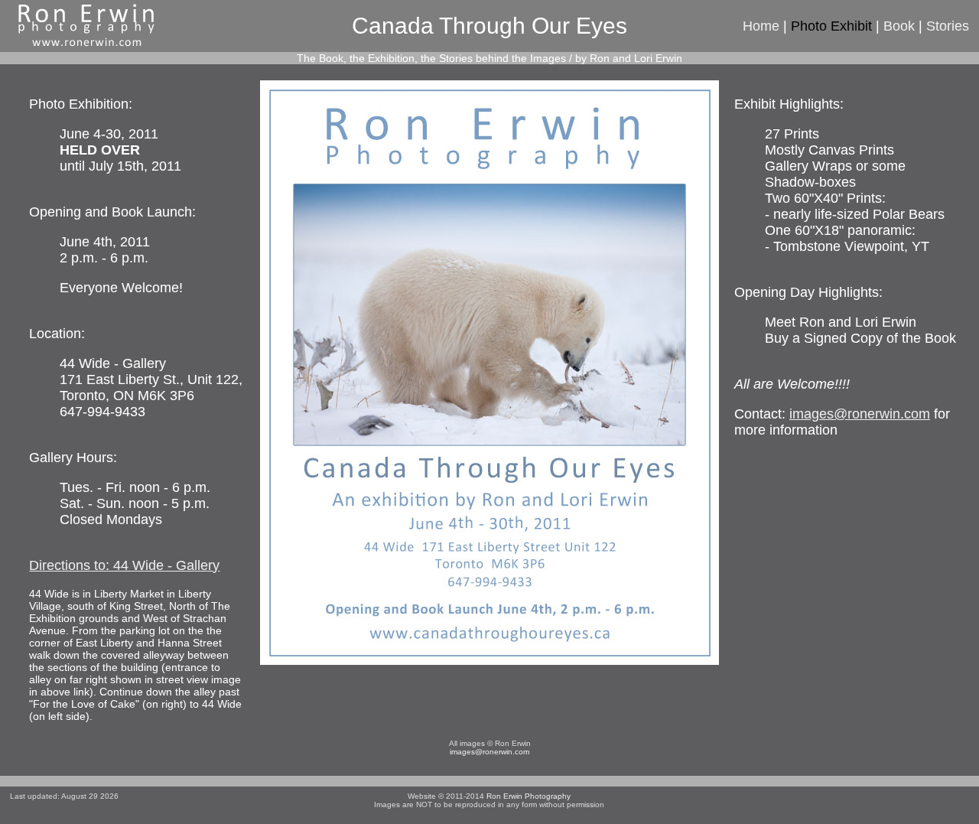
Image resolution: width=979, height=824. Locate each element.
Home (761, 26)
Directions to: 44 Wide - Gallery (124, 565)
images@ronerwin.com (859, 414)
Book (899, 26)
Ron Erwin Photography (528, 796)
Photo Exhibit (831, 26)
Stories (947, 26)
